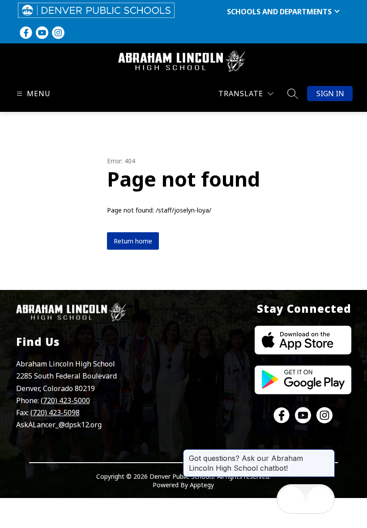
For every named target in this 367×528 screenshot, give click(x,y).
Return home (133, 241)
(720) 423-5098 (55, 412)
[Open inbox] (291, 498)
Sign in (330, 93)
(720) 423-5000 (65, 400)
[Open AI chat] (320, 498)
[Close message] (327, 453)
